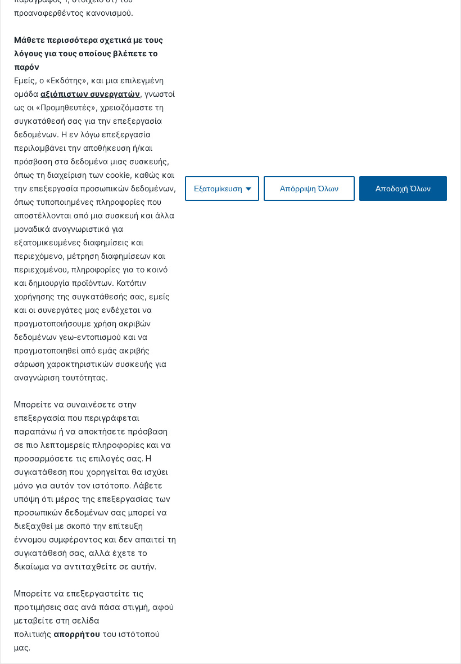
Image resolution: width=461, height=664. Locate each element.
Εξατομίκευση (218, 188)
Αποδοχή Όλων (403, 188)
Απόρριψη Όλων (309, 188)
